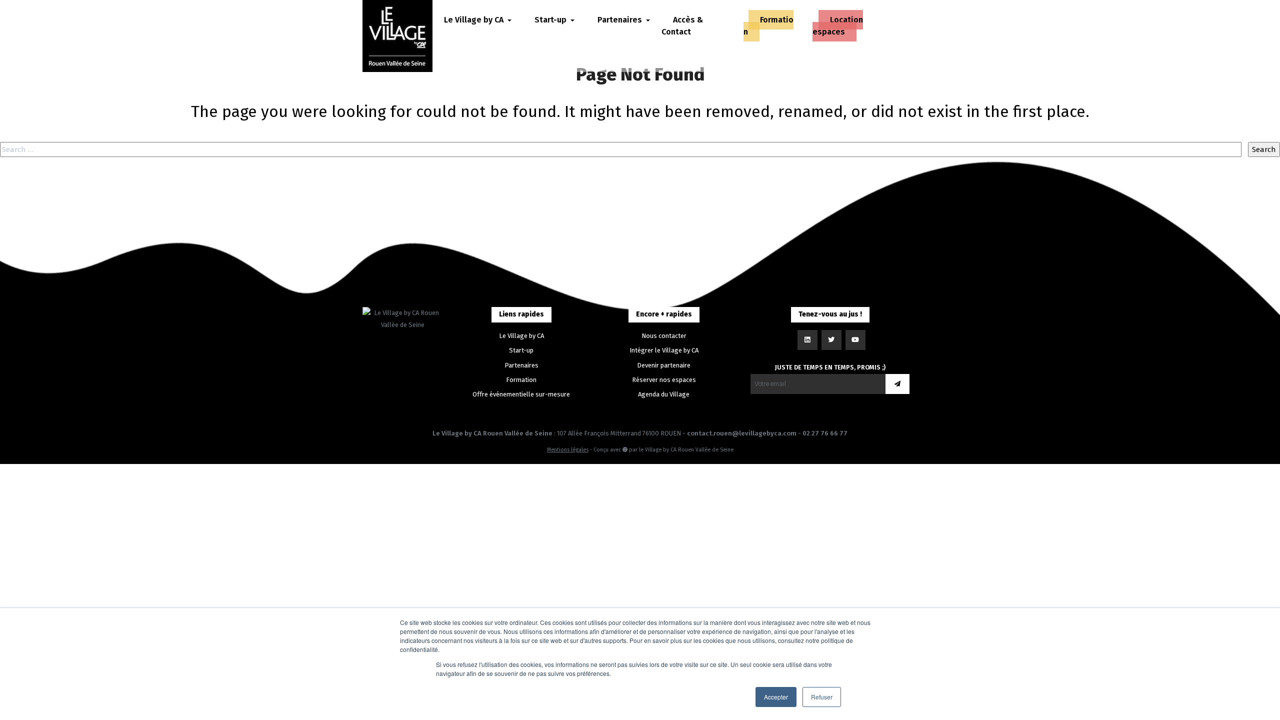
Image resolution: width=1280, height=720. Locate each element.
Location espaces (837, 25)
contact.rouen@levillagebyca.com (741, 433)
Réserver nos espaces (664, 380)
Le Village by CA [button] (475, 19)
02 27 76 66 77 (825, 433)
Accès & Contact (682, 25)
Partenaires (521, 365)
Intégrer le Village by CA (664, 350)
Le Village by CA (521, 336)
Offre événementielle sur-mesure (521, 394)
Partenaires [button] (621, 19)
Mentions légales (567, 449)
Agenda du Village (664, 394)
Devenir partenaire (663, 365)
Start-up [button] (551, 19)
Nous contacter (664, 336)
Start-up (521, 350)
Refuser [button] (821, 696)
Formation (769, 25)
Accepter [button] (776, 696)
